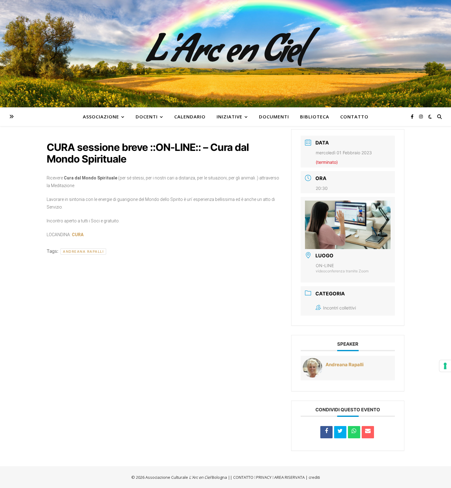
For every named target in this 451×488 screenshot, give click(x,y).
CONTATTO (243, 477)
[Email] (368, 432)
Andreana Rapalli (83, 251)
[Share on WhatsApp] (354, 432)
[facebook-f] (413, 116)
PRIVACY (264, 477)
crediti (314, 477)
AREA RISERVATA (289, 477)
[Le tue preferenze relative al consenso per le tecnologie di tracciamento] (445, 366)
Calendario (190, 116)
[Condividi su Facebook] (326, 432)
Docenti (147, 116)
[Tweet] (340, 432)
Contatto (354, 116)
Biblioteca (314, 116)
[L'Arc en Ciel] (225, 53)
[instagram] (421, 116)
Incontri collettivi (339, 307)
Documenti (274, 116)
